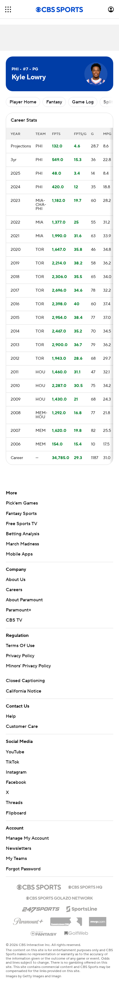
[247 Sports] (41, 908)
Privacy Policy (20, 656)
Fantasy (54, 102)
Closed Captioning (25, 681)
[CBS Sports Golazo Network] (59, 898)
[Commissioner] (66, 920)
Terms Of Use (20, 646)
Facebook (16, 782)
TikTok (12, 762)
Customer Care (22, 726)
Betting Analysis (22, 534)
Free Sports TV (21, 524)
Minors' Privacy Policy (28, 666)
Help (11, 716)
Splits (109, 102)
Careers (14, 590)
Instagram (16, 772)
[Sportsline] (81, 908)
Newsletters (18, 848)
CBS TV (14, 620)
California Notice (23, 691)
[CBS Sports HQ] (85, 886)
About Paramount (24, 600)
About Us (15, 579)
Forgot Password (23, 869)
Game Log (83, 102)
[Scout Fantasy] (44, 933)
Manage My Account (27, 838)
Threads (14, 802)
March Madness (22, 544)
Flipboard (16, 813)
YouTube (15, 752)
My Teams (16, 858)
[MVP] (97, 919)
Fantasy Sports (21, 513)
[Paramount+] (28, 920)
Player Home (23, 102)
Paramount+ (18, 610)
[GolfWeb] (76, 933)
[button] (8, 9)
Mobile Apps (19, 554)
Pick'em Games (22, 503)
